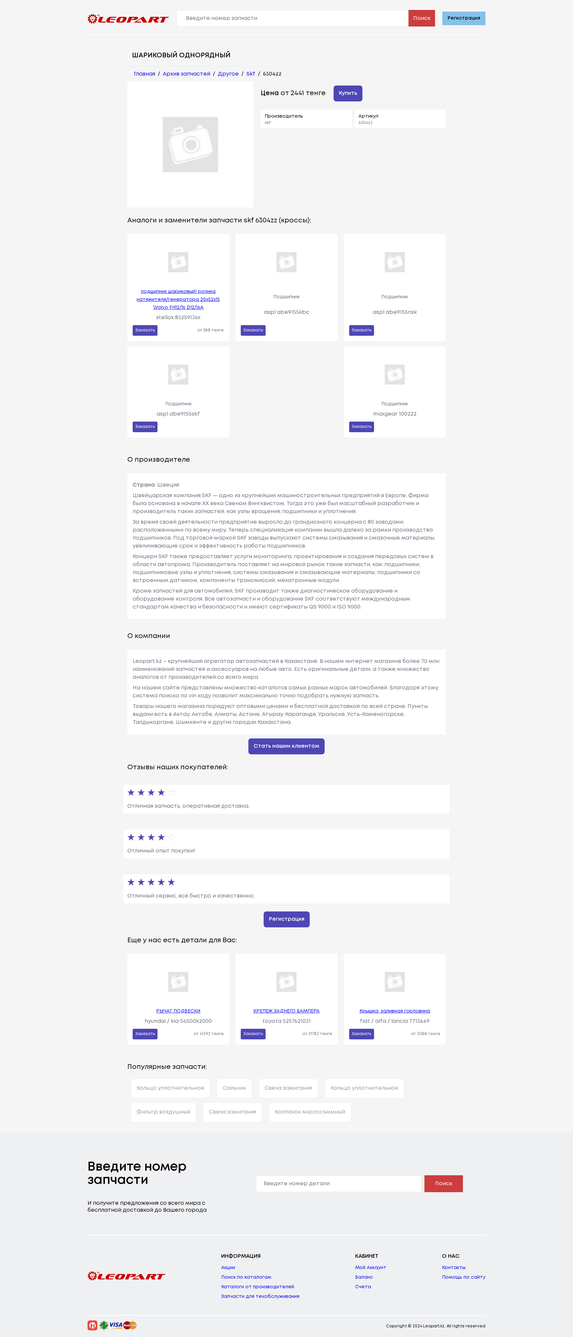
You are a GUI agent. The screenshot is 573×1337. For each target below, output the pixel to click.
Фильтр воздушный (163, 1112)
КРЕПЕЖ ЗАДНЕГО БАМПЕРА (286, 1011)
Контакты (454, 1268)
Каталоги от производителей (257, 1287)
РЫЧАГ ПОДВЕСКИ (178, 1011)
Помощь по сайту (463, 1277)
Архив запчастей (186, 74)
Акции (228, 1268)
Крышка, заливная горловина (394, 1011)
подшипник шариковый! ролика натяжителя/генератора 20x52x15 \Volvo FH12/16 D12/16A (178, 300)
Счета (363, 1287)
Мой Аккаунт (370, 1268)
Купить (348, 93)
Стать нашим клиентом (286, 746)
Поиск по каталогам (246, 1277)
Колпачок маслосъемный (310, 1112)
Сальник (234, 1088)
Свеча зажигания (288, 1088)
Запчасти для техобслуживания (260, 1297)
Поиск (421, 18)
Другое (228, 74)
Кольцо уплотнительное (170, 1088)
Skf (250, 74)
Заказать (145, 330)
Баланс (364, 1277)
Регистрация (464, 18)
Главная (144, 74)
